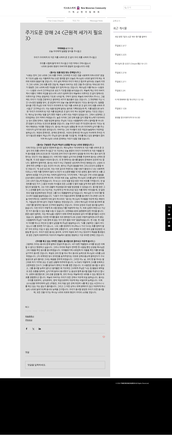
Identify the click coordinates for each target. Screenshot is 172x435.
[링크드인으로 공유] (39, 328)
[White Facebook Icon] (169, 210)
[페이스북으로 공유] (26, 328)
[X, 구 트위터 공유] (33, 328)
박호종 (35, 311)
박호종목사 (29, 316)
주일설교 (28, 320)
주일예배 (28, 311)
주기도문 (49, 311)
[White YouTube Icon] (169, 214)
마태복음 (42, 311)
